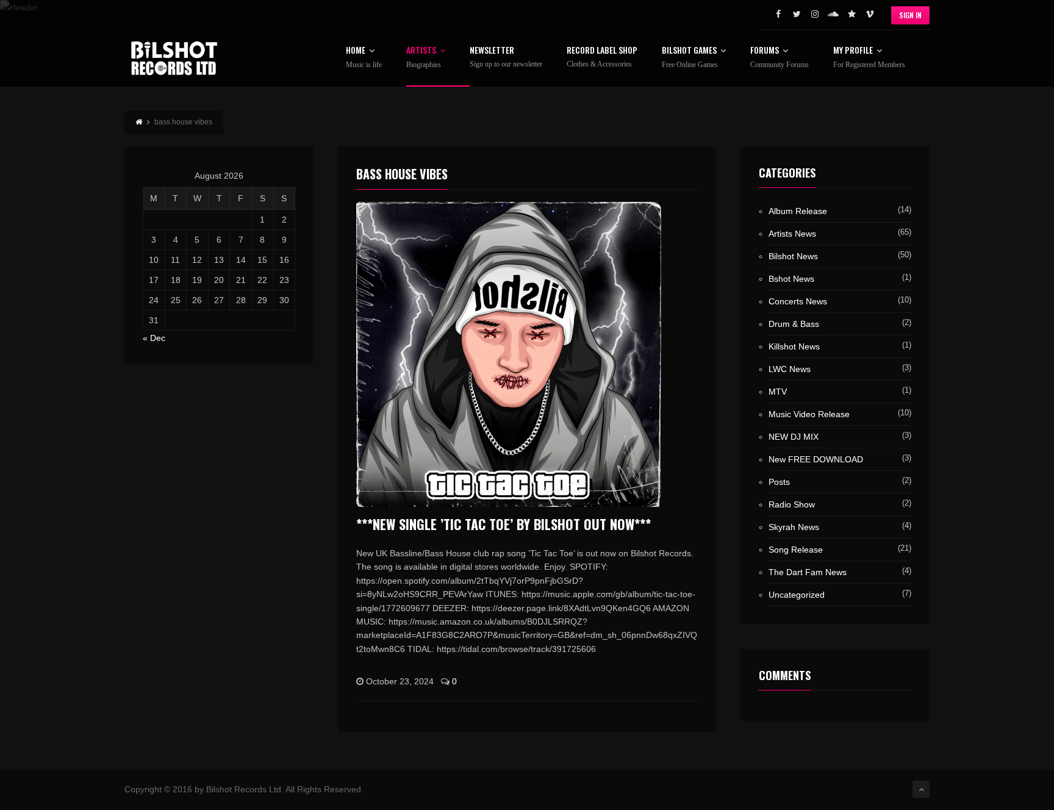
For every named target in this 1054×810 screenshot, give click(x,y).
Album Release (798, 211)
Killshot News (794, 346)
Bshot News (791, 279)
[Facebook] (778, 14)
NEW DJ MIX (794, 437)
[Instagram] (815, 14)
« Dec (154, 338)
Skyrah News (794, 527)
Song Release (796, 549)
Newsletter (506, 57)
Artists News (792, 233)
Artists (423, 57)
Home (364, 57)
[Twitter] (797, 14)
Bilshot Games (690, 57)
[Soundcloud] (833, 14)
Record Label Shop (602, 57)
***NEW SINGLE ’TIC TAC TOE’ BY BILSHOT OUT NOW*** (503, 524)
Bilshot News (793, 256)
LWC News (790, 369)
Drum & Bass (794, 324)
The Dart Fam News (808, 572)
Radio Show (792, 504)
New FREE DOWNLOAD (816, 459)
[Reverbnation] (851, 14)
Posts (779, 482)
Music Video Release (809, 414)
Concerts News (798, 301)
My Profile (869, 57)
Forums (779, 57)
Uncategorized (797, 595)
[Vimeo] (870, 14)
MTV (778, 391)
